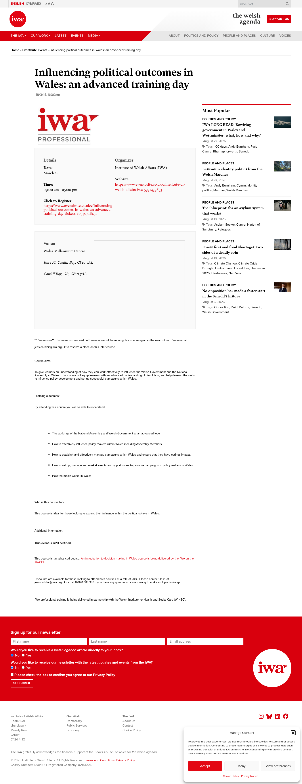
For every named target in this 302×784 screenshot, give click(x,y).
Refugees (224, 229)
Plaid (234, 307)
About (174, 36)
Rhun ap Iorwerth (225, 151)
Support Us (279, 19)
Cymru (241, 185)
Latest (61, 36)
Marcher (219, 190)
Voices (285, 36)
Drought (208, 268)
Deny (241, 766)
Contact (127, 725)
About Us (128, 721)
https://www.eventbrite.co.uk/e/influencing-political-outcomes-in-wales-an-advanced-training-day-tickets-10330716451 (79, 210)
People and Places (239, 36)
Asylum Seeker (224, 224)
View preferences (278, 766)
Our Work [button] (39, 36)
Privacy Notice (249, 776)
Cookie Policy (231, 776)
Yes (28, 655)
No (16, 655)
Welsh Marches (237, 190)
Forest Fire (241, 268)
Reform (244, 307)
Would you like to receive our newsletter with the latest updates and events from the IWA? (82, 662)
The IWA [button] (17, 36)
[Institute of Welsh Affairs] (18, 19)
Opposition (221, 307)
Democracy (74, 721)
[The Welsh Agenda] (246, 19)
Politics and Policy (201, 36)
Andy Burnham (238, 146)
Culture (267, 36)
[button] (293, 733)
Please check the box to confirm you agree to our (64, 675)
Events (77, 36)
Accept (205, 766)
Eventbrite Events (34, 50)
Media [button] (93, 36)
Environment (224, 268)
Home (15, 50)
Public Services (77, 725)
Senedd (244, 151)
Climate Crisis (248, 263)
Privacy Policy (104, 675)
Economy (73, 730)
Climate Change (225, 263)
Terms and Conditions (100, 760)
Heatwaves (219, 273)
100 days (220, 146)
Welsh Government (215, 312)
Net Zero (235, 273)
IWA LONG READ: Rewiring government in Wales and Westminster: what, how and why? (231, 130)
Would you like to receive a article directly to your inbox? (67, 650)
